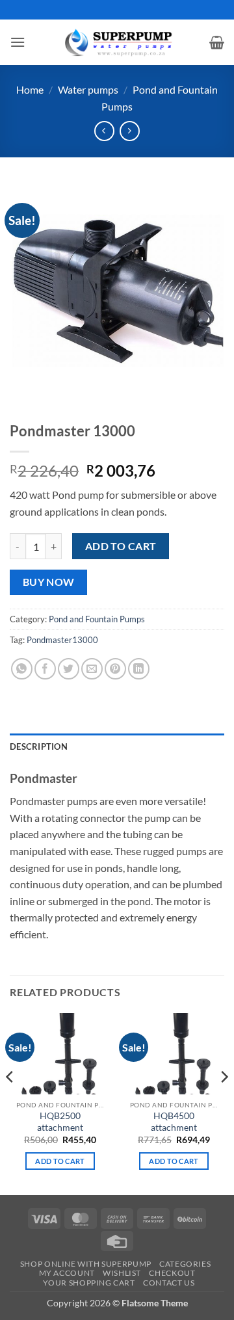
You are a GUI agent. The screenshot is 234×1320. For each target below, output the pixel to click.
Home (30, 89)
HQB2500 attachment (60, 1122)
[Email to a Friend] (92, 669)
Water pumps (88, 89)
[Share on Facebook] (45, 669)
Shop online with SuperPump (85, 1264)
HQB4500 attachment (174, 1122)
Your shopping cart (89, 1282)
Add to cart (121, 546)
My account (67, 1273)
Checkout (172, 1273)
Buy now (49, 582)
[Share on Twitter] (68, 669)
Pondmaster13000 (62, 640)
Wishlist (122, 1273)
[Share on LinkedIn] (139, 669)
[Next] (223, 1102)
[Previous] (10, 1102)
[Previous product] (130, 131)
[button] (17, 42)
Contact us (168, 1282)
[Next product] (104, 131)
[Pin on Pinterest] (115, 669)
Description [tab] (39, 746)
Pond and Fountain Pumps (97, 619)
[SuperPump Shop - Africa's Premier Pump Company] (117, 42)
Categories (185, 1264)
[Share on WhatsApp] (21, 669)
